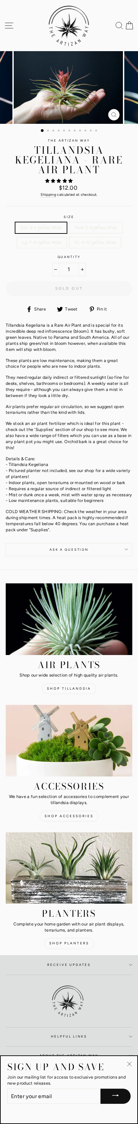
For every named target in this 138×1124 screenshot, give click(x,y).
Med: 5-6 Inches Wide (95, 227)
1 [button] (42, 131)
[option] (69, 87)
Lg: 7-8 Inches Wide (42, 242)
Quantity (69, 257)
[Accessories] (69, 740)
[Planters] (69, 868)
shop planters (69, 943)
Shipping (48, 194)
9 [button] (86, 131)
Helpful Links (69, 1036)
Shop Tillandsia (69, 688)
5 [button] (64, 131)
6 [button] (70, 131)
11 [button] (96, 131)
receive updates (68, 965)
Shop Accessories (69, 816)
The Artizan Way (69, 140)
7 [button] (75, 131)
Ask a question (69, 549)
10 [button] (91, 131)
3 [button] (54, 131)
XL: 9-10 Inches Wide (95, 242)
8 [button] (80, 131)
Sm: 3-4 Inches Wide (41, 227)
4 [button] (59, 131)
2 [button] (48, 131)
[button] (59, 180)
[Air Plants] (69, 619)
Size (69, 217)
